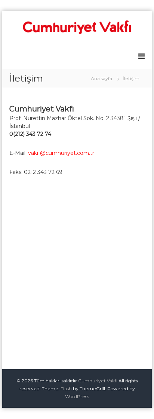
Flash (66, 388)
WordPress (77, 396)
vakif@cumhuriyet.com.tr (61, 153)
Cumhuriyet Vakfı (97, 380)
